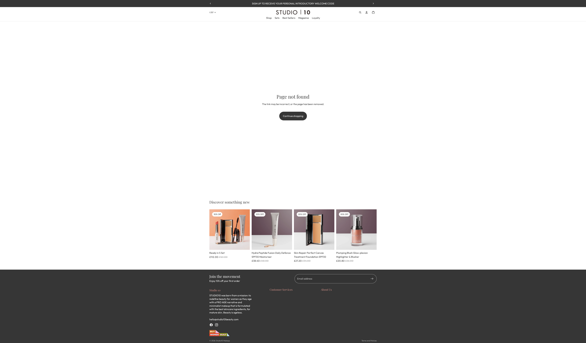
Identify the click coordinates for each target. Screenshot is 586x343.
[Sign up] (372, 279)
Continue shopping (293, 115)
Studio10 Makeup (223, 340)
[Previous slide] (210, 3)
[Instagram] (216, 325)
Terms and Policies (369, 340)
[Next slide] (373, 3)
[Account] (366, 12)
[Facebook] (211, 325)
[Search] (360, 12)
